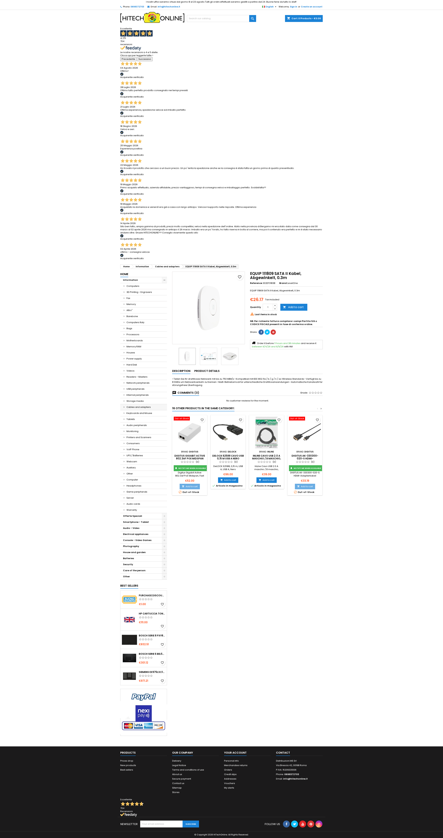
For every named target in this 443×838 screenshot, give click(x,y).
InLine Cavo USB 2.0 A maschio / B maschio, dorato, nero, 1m (266, 458)
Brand (283, 283)
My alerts (229, 787)
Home (124, 274)
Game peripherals (136, 491)
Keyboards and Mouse (139, 413)
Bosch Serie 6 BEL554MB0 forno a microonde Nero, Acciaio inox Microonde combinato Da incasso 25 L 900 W (152, 653)
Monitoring (132, 431)
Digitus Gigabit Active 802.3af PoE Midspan (189, 457)
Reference (256, 283)
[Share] (261, 332)
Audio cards (133, 504)
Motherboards (134, 340)
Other (129, 473)
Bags (129, 328)
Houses (130, 352)
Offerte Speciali (132, 516)
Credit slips (230, 774)
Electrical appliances (135, 534)
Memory (131, 304)
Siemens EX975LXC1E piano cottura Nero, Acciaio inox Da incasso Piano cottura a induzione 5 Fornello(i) (152, 672)
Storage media (135, 401)
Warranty (131, 510)
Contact (283, 753)
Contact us (178, 783)
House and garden (134, 552)
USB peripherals (135, 389)
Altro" (129, 310)
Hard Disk (131, 364)
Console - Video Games (137, 540)
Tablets (130, 419)
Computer (132, 479)
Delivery (176, 760)
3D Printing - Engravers (139, 292)
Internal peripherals (137, 395)
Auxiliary (131, 467)
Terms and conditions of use (188, 769)
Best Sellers (129, 586)
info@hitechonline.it (169, 6)
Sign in (293, 6)
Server (130, 497)
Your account (235, 753)
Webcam (131, 461)
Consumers (133, 443)
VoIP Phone (132, 449)
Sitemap (177, 787)
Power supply (134, 358)
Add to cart (293, 307)
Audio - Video (131, 528)
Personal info (231, 760)
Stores (175, 792)
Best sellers (126, 769)
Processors (132, 334)
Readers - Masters (136, 376)
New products (128, 765)
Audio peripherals (136, 425)
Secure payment (181, 778)
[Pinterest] (273, 332)
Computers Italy (135, 322)
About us (177, 774)
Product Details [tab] (207, 371)
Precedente (128, 59)
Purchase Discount (152, 595)
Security (128, 564)
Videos (130, 370)
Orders (228, 769)
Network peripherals (138, 383)
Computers (132, 286)
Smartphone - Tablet (136, 522)
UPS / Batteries (134, 455)
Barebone (132, 316)
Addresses (230, 778)
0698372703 (137, 6)
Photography (131, 546)
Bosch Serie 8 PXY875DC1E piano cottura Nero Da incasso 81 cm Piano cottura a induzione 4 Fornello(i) (152, 635)
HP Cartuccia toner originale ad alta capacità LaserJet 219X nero (152, 613)
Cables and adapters (138, 407)
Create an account (311, 6)
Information (130, 280)
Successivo (144, 59)
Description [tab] (181, 371)
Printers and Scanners (138, 437)
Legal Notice (179, 765)
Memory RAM (133, 346)
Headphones (133, 485)
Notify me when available (190, 468)
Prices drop (126, 760)
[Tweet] (267, 332)
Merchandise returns (235, 765)
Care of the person (134, 570)
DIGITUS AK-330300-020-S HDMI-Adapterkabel (305, 458)
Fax (128, 298)
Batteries (128, 558)
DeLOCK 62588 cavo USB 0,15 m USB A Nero (228, 457)
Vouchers (229, 783)
